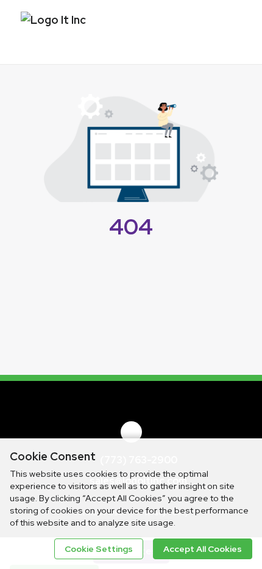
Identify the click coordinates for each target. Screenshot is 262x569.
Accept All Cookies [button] (202, 548)
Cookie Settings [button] (99, 548)
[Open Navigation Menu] (228, 30)
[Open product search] (204, 30)
